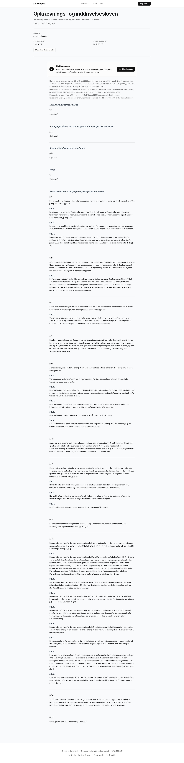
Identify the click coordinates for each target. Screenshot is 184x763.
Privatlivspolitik (99, 755)
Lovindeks (72, 755)
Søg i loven (144, 4)
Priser (95, 3)
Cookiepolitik (110, 755)
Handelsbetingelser (84, 755)
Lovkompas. (39, 3)
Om (101, 3)
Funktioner (85, 3)
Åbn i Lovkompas (126, 69)
